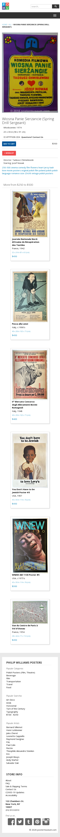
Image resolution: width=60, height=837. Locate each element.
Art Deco (10, 699)
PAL (8, 742)
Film (8, 678)
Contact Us (11, 789)
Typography (12, 711)
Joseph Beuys (12, 757)
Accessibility (11, 795)
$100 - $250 (12, 714)
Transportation (13, 681)
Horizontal (11, 705)
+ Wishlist (9, 153)
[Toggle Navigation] (55, 15)
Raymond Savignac (15, 739)
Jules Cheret (12, 733)
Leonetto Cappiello (15, 736)
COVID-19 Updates (15, 792)
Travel (9, 684)
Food (8, 687)
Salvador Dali (12, 763)
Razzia (9, 748)
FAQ (8, 783)
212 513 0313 (12, 810)
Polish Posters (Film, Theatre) (20, 672)
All (10, 24)
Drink (8, 702)
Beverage (11, 675)
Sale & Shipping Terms (16, 786)
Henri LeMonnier (14, 730)
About (8, 780)
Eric (8, 754)
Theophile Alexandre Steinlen (20, 751)
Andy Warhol (12, 759)
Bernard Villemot (14, 727)
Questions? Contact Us (32, 137)
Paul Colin (10, 745)
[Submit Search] (55, 6)
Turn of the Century (15, 708)
